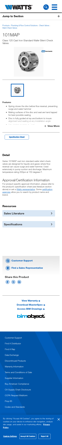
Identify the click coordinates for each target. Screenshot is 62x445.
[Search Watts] (46, 7)
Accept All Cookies (27, 436)
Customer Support (22, 260)
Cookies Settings (10, 436)
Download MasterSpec (30, 304)
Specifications (13, 224)
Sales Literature (14, 213)
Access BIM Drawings (29, 308)
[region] (31, 430)
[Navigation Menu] (54, 7)
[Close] (58, 419)
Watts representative (26, 189)
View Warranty (30, 300)
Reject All (44, 436)
